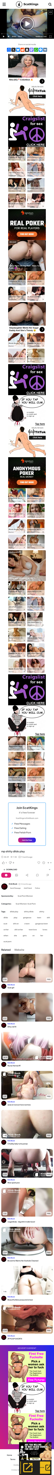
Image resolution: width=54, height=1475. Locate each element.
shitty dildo (29, 911)
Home (9, 1455)
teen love (33, 929)
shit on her (18, 929)
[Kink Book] (4, 886)
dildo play (14, 911)
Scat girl (11, 987)
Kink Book (13, 884)
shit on (16, 923)
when (6, 935)
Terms (12, 1459)
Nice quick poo (14, 1182)
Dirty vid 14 (12, 1027)
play (15, 917)
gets (25, 935)
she (15, 935)
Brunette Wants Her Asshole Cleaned (23, 1261)
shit (48, 917)
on (33, 935)
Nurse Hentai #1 (14, 1065)
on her (6, 929)
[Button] (6, 875)
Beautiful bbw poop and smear (20, 1300)
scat (5, 923)
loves (45, 929)
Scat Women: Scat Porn (26, 904)
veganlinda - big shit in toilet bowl (21, 1222)
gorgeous (27, 917)
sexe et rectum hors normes (19, 1105)
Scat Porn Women (25, 896)
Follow (37, 888)
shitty (41, 911)
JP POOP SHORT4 (15, 1339)
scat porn (7, 941)
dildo (6, 917)
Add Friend (28, 888)
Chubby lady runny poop (18, 1144)
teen (39, 917)
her (41, 935)
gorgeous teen (41, 923)
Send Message (15, 888)
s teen (27, 923)
